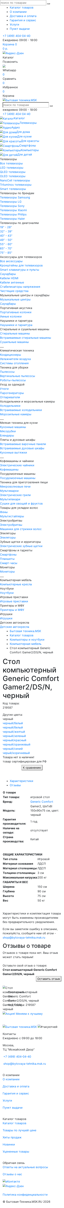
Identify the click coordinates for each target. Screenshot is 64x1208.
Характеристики (21, 781)
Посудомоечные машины (17, 478)
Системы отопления (14, 363)
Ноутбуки (7, 593)
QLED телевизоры (12, 172)
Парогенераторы (12, 393)
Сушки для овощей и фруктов (21, 503)
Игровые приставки (14, 601)
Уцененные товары (16, 1151)
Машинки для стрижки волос (21, 529)
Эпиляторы (8, 537)
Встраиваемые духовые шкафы (22, 448)
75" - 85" (6, 252)
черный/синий (13, 748)
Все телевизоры (11, 163)
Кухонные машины (13, 427)
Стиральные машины (15, 333)
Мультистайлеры (12, 516)
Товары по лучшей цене (19, 1130)
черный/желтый (14, 731)
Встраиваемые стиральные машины (25, 337)
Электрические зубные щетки (21, 546)
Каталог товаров (21, 7)
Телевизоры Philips (13, 214)
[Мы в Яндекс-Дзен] (13, 53)
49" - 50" (6, 240)
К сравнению (32, 767)
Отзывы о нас (12, 1174)
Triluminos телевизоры (15, 184)
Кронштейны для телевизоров (21, 265)
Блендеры (7, 435)
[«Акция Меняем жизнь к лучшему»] (23, 1013)
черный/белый (13, 723)
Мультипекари (10, 499)
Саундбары (8, 274)
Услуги (14, 24)
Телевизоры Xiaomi (13, 210)
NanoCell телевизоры (15, 180)
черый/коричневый (16, 753)
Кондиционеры (10, 354)
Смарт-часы (8, 563)
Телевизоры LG (11, 201)
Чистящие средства (14, 291)
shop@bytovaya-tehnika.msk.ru (24, 937)
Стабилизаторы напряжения (20, 286)
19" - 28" (6, 227)
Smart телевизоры (13, 189)
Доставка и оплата (23, 16)
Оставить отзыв (48, 979)
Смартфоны (8, 554)
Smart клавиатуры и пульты (19, 269)
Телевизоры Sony (12, 206)
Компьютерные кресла (16, 584)
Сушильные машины (14, 342)
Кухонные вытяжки (13, 452)
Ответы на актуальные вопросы (25, 1167)
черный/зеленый (14, 736)
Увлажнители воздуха (15, 359)
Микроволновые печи (15, 486)
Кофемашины (9, 469)
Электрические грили (15, 495)
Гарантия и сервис (23, 20)
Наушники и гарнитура (16, 325)
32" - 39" (6, 231)
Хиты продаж (12, 1137)
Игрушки (6, 618)
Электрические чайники (17, 465)
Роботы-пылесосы (13, 380)
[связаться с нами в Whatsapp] (4, 66)
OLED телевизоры (12, 176)
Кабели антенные (12, 282)
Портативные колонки (15, 312)
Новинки (9, 1144)
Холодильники (10, 405)
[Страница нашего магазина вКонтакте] (11, 1181)
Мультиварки (9, 490)
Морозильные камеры (15, 414)
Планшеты (7, 559)
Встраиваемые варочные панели (23, 444)
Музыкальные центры (15, 299)
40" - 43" (6, 235)
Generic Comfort (41, 801)
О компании (18, 11)
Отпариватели (10, 397)
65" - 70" (6, 248)
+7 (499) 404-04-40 (16, 36)
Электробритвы (11, 524)
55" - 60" (6, 244)
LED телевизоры (11, 167)
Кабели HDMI (9, 278)
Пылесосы (7, 371)
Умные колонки (11, 316)
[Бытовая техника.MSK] (20, 1026)
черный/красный (14, 740)
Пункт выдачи (20, 28)
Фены (4, 512)
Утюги (4, 388)
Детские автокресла (14, 627)
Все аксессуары (11, 261)
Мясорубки (8, 431)
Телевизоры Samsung (15, 197)
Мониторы (7, 571)
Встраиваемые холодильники (21, 410)
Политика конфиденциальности (25, 1194)
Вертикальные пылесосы (17, 376)
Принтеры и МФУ (12, 610)
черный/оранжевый (16, 744)
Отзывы (15, 785)
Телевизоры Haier (12, 218)
